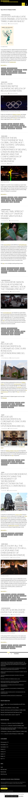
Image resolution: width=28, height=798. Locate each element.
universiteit (8, 74)
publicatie (15, 71)
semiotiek (16, 534)
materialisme (18, 646)
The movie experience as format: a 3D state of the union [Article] (12, 676)
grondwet (18, 402)
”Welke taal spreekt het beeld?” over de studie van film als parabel (12, 215)
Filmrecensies (3, 742)
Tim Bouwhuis (3, 723)
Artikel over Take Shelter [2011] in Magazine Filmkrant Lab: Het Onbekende (14, 672)
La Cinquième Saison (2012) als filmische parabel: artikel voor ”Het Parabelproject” (13, 285)
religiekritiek (19, 404)
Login (2, 767)
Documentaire (11, 533)
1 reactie (10, 163)
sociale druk (4, 407)
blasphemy (14, 594)
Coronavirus (11, 402)
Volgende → (17, 653)
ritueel (3, 74)
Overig (2, 751)
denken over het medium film (7, 69)
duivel (11, 595)
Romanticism (12, 600)
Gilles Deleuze (22, 645)
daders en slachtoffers (12, 68)
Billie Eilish (8, 594)
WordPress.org (4, 774)
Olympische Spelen (5, 125)
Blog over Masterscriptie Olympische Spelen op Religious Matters (13, 87)
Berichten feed (4, 769)
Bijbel (3, 594)
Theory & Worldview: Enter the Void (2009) (13, 610)
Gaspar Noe (16, 645)
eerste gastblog (7, 244)
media (22, 123)
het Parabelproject (23, 244)
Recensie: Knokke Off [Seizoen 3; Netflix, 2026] (17, 731)
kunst (9, 597)
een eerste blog (17, 384)
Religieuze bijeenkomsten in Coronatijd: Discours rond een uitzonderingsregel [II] (13, 349)
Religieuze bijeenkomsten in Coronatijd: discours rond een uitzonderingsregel (13, 421)
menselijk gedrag (18, 69)
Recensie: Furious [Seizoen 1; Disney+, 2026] (10, 707)
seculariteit (21, 405)
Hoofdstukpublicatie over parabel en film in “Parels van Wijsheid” (14, 19)
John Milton (4, 597)
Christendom (4, 402)
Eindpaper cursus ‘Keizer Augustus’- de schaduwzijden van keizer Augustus (13, 693)
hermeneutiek (10, 269)
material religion (19, 533)
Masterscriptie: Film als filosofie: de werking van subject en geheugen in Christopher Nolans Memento (13, 669)
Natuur (25, 69)
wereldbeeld (19, 128)
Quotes (2, 753)
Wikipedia (4, 398)
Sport (6, 82)
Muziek (2, 749)
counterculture (5, 595)
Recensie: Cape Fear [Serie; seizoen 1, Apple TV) (10, 714)
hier (16, 117)
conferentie (4, 533)
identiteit (4, 646)
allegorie (4, 68)
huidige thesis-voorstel (13, 525)
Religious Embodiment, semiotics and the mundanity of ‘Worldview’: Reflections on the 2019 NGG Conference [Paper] (14, 481)
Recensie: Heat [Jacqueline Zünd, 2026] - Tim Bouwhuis (12, 727)
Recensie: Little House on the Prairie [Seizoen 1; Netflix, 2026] (13, 710)
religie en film (4, 271)
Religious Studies (18, 126)
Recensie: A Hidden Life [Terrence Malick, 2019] (10, 678)
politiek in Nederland (6, 404)
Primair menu (26, 4)
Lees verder (4, 65)
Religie (8, 14)
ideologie (16, 595)
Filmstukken (4, 14)
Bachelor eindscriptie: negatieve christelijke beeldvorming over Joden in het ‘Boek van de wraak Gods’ (13, 682)
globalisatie (16, 123)
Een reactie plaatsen (13, 23)
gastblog (10, 123)
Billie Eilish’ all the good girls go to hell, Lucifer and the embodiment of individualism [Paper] (14, 550)
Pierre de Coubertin (14, 125)
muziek (14, 597)
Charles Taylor (21, 594)
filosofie (10, 645)
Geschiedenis (3, 746)
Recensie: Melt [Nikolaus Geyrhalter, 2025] (14, 728)
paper (3, 534)
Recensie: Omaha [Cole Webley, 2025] (15, 723)
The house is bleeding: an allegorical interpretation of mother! (12, 689)
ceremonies (4, 123)
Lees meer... (21, 796)
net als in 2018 (18, 514)
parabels (9, 71)
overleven (4, 71)
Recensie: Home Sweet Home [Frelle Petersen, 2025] (11, 712)
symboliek (8, 200)
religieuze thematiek (13, 271)
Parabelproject (12, 62)
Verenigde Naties (11, 128)
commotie (19, 387)
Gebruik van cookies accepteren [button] (12, 796)
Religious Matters (17, 114)
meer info (16, 450)
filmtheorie (4, 645)
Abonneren (4, 788)
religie (20, 71)
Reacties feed (3, 771)
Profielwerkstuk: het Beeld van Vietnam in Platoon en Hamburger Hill (12, 685)
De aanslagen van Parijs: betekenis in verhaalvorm (11, 695)
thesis (25, 126)
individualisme (23, 595)
